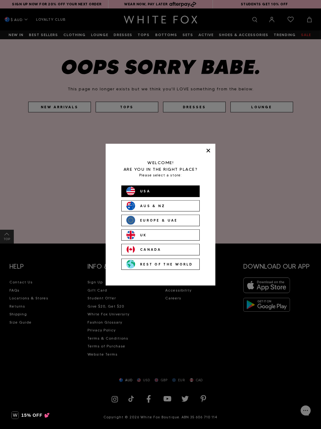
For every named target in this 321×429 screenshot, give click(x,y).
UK (143, 235)
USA (145, 191)
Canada (150, 249)
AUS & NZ (152, 205)
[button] (30, 415)
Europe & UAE (159, 220)
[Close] (208, 150)
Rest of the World (166, 264)
